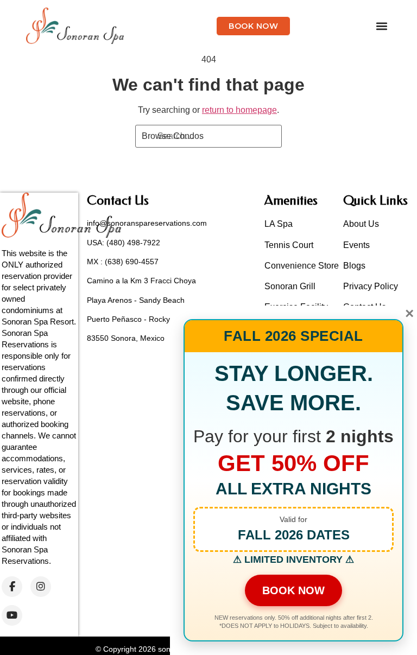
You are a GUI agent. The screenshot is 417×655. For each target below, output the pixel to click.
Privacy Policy (370, 286)
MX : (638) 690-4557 (123, 261)
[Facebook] (12, 586)
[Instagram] (40, 586)
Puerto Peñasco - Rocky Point (138, 319)
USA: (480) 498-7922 (123, 242)
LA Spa (278, 223)
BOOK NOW (293, 590)
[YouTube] (12, 615)
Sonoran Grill (289, 286)
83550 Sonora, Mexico (126, 338)
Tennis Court (288, 245)
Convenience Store (301, 265)
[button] (382, 26)
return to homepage (239, 110)
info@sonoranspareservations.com (147, 223)
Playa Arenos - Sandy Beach (136, 300)
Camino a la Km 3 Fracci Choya (141, 280)
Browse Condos (173, 136)
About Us (361, 223)
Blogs (354, 265)
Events (356, 245)
